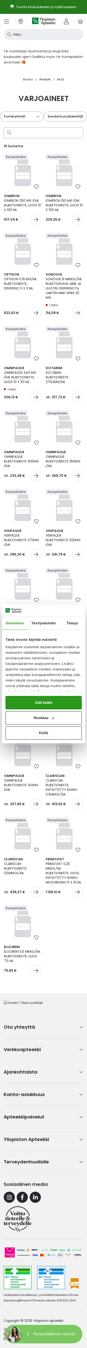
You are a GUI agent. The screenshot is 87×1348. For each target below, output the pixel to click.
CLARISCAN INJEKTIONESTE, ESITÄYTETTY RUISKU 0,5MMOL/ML (61, 785)
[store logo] (43, 21)
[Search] (8, 132)
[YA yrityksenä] (18, 1219)
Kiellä (43, 733)
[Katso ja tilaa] (36, 219)
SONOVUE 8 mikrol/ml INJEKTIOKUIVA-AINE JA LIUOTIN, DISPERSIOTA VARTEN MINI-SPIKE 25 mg (64, 286)
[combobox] (43, 34)
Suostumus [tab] (15, 623)
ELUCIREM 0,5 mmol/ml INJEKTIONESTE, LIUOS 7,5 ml (22, 954)
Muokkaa (41, 718)
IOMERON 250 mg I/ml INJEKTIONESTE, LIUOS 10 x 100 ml (22, 203)
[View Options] (77, 397)
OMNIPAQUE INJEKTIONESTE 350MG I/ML (63, 459)
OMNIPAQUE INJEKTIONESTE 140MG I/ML (21, 782)
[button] (43, 1334)
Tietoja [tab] (72, 623)
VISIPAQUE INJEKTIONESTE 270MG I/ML (21, 537)
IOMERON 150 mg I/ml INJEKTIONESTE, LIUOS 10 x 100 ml (64, 203)
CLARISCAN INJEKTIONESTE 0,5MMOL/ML (15, 866)
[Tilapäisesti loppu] (77, 312)
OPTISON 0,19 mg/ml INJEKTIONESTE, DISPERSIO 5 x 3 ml (20, 281)
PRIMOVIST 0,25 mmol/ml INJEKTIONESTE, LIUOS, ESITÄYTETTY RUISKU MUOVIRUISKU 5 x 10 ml (63, 871)
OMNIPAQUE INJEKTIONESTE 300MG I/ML (21, 459)
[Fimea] (18, 1277)
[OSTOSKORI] (80, 21)
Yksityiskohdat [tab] (43, 623)
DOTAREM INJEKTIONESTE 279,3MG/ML (57, 375)
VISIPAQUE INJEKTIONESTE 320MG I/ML (63, 537)
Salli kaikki (43, 702)
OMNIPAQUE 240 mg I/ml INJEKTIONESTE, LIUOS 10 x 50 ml (20, 375)
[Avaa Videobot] (14, 1334)
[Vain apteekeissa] (36, 312)
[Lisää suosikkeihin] (36, 187)
